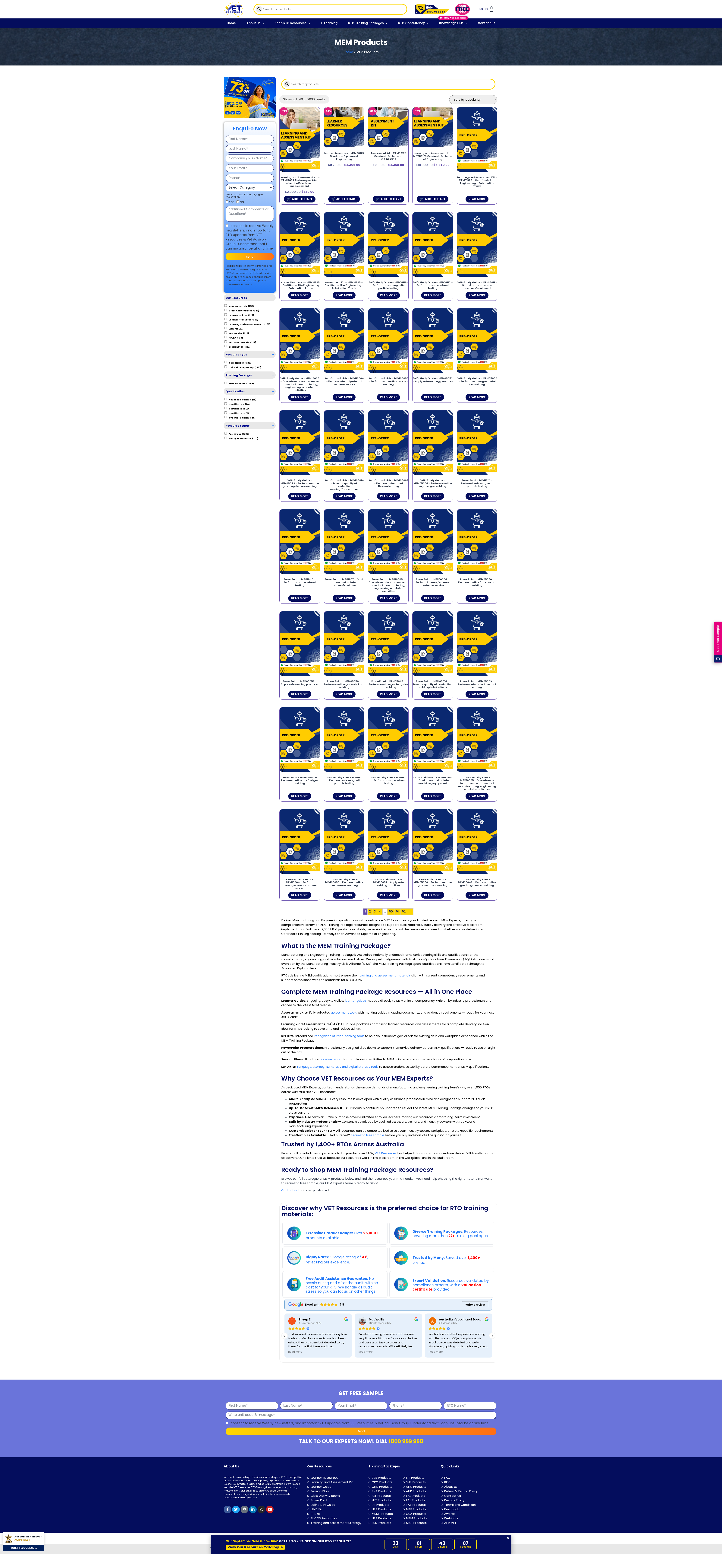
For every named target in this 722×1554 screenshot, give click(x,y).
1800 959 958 (406, 1441)
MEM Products (241, 383)
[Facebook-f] (227, 1509)
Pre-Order (239, 433)
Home (231, 23)
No (242, 202)
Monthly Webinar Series (453, 17)
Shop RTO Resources (290, 23)
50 (391, 911)
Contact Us (486, 23)
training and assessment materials (385, 975)
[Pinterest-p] (244, 1509)
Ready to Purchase (243, 438)
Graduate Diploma (242, 417)
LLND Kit (236, 328)
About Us (253, 23)
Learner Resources (243, 319)
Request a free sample (367, 1135)
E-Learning (329, 23)
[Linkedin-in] (253, 1509)
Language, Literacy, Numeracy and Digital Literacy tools (337, 1067)
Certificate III (239, 408)
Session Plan (239, 346)
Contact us (289, 1190)
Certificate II (239, 404)
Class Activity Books (244, 310)
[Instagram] (261, 1509)
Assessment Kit (241, 306)
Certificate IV (239, 413)
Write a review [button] (475, 1305)
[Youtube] (270, 1509)
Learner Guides (241, 315)
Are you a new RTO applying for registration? (245, 195)
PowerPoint (239, 333)
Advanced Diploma (242, 399)
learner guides (355, 1000)
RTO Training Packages (366, 23)
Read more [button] (295, 1352)
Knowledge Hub (451, 23)
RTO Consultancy (411, 23)
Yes (231, 202)
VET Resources (386, 1153)
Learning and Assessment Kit (249, 324)
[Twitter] (236, 1509)
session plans (331, 1059)
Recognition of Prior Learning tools (339, 1036)
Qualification (240, 362)
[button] (492, 1336)
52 (404, 911)
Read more (477, 199)
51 (397, 911)
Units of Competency (245, 367)
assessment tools (344, 1012)
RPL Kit (236, 337)
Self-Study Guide (242, 342)
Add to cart (302, 199)
